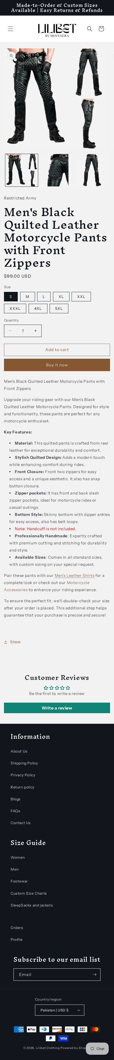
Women (18, 857)
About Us (19, 751)
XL (61, 296)
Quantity (11, 320)
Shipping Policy (24, 763)
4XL (38, 308)
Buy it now (57, 364)
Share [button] (15, 641)
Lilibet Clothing (48, 1048)
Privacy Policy (23, 775)
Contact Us (21, 822)
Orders (17, 927)
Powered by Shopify (75, 1048)
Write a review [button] (57, 708)
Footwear (19, 881)
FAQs (15, 811)
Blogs (16, 799)
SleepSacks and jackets (32, 905)
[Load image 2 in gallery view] (57, 170)
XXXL (15, 308)
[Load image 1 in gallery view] (21, 170)
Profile (17, 939)
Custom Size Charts (29, 893)
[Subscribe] (94, 974)
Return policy (22, 787)
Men (15, 869)
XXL (81, 296)
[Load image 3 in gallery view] (92, 170)
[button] (10, 29)
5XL (59, 308)
